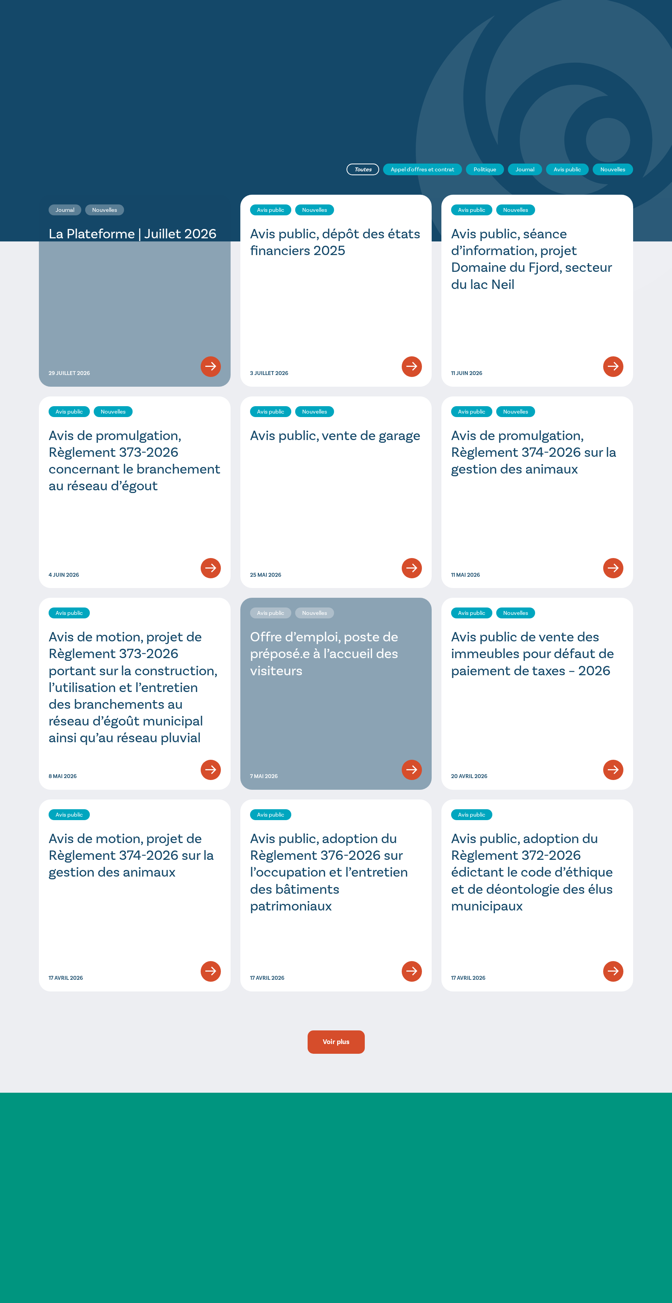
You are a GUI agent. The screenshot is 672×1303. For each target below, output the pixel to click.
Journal (525, 169)
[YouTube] (624, 1194)
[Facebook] (624, 1165)
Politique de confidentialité (532, 1253)
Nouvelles (612, 169)
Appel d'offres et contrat (422, 169)
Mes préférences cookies (603, 1253)
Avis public (567, 169)
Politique (485, 169)
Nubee (625, 1278)
